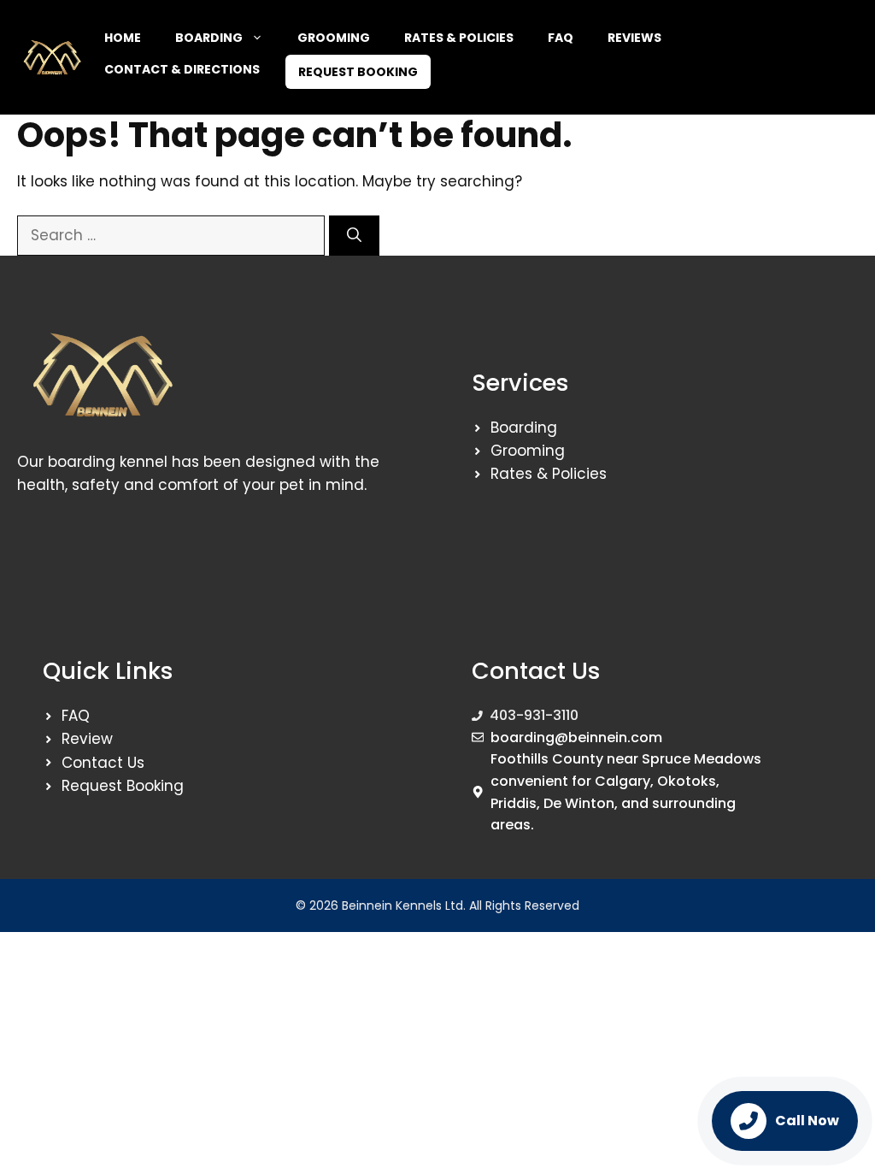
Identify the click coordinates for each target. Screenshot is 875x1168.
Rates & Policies (459, 37)
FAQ (560, 37)
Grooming (333, 37)
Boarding (209, 37)
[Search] (354, 236)
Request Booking (358, 71)
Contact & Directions (182, 69)
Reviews (634, 37)
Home (122, 37)
